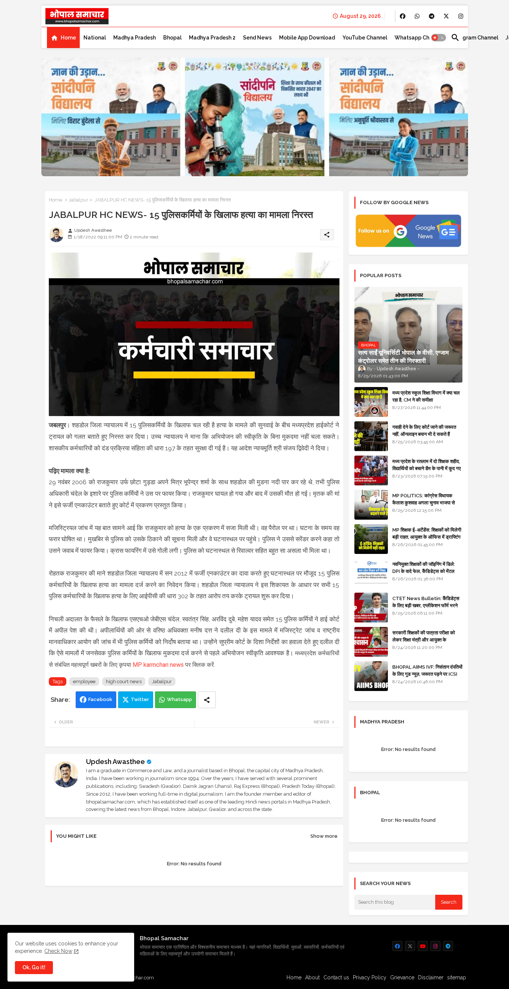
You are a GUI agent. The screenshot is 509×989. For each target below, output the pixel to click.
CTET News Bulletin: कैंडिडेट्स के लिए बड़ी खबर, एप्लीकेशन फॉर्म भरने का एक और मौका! (425, 605)
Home (68, 38)
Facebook (100, 699)
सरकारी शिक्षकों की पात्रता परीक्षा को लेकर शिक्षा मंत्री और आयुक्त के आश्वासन (423, 639)
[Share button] (207, 699)
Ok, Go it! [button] (33, 967)
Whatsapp (179, 699)
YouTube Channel (364, 38)
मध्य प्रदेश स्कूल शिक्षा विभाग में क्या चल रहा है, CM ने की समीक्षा (426, 396)
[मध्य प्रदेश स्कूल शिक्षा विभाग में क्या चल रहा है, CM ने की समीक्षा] (371, 402)
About (312, 977)
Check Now (58, 951)
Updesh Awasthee (115, 761)
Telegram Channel (474, 38)
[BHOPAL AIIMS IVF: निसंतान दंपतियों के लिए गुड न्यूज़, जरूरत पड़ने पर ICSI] (371, 676)
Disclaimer (430, 977)
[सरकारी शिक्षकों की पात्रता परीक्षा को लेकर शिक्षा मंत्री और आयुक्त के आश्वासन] (371, 642)
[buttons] (402, 16)
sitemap (456, 977)
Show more (324, 836)
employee (84, 681)
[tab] (63, 37)
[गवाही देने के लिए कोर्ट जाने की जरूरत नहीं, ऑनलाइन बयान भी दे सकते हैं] (371, 436)
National (94, 38)
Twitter (140, 699)
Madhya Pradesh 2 (212, 38)
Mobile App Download (307, 38)
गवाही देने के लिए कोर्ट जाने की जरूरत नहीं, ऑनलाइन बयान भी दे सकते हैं (424, 430)
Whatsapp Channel (419, 38)
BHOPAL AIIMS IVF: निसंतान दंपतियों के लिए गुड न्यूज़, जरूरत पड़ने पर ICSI (427, 670)
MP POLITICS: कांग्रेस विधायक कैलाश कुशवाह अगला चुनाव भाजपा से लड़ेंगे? (423, 502)
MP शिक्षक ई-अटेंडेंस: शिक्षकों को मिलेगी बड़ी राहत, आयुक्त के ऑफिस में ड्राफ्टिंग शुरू (426, 536)
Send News (257, 38)
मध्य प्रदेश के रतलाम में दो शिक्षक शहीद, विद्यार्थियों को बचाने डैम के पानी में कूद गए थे (426, 468)
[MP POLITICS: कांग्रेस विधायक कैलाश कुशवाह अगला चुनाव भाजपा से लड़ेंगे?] (371, 505)
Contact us (336, 977)
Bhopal (172, 38)
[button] (438, 37)
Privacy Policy (369, 977)
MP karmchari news (158, 664)
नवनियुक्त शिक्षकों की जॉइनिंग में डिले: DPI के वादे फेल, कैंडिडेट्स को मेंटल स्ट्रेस (423, 570)
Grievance (402, 977)
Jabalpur (78, 200)
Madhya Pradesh (134, 38)
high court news (124, 681)
